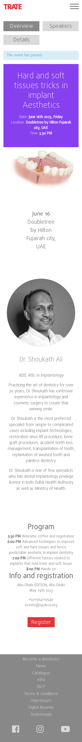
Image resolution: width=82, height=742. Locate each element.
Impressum (41, 701)
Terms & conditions (41, 694)
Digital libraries (41, 708)
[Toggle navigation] (74, 7)
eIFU (41, 680)
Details (21, 40)
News (41, 666)
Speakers (60, 26)
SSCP (41, 687)
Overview (21, 26)
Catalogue (41, 673)
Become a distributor (41, 659)
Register (41, 622)
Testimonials (41, 715)
